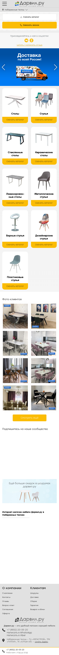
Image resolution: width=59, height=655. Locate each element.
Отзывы (5, 601)
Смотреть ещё (29, 417)
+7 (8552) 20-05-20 (15, 650)
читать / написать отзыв (29, 45)
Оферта (6, 614)
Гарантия (34, 605)
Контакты (6, 597)
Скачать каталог (15, 120)
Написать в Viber (16, 635)
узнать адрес (41, 642)
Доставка (34, 597)
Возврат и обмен (37, 609)
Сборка (33, 601)
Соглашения (7, 609)
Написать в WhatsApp (19, 632)
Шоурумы (34, 593)
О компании (7, 593)
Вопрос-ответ (8, 605)
